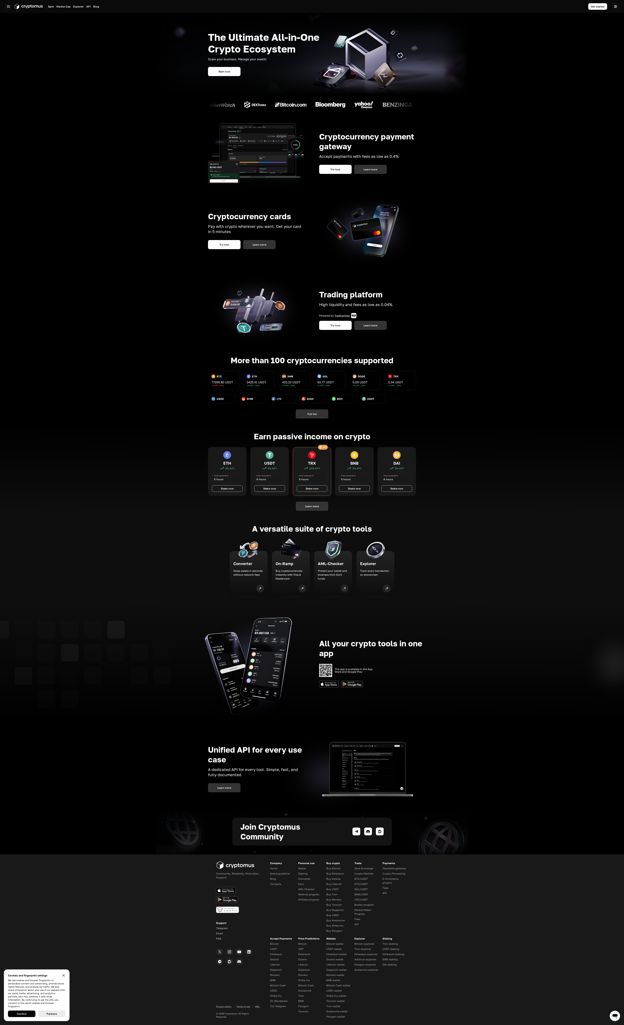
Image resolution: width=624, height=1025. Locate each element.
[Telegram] (219, 961)
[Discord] (239, 961)
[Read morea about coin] (210, 105)
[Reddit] (229, 961)
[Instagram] (229, 951)
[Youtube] (239, 951)
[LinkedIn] (249, 951)
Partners (51, 1013)
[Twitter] (219, 951)
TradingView (342, 315)
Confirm (21, 1013)
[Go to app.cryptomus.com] (28, 6)
